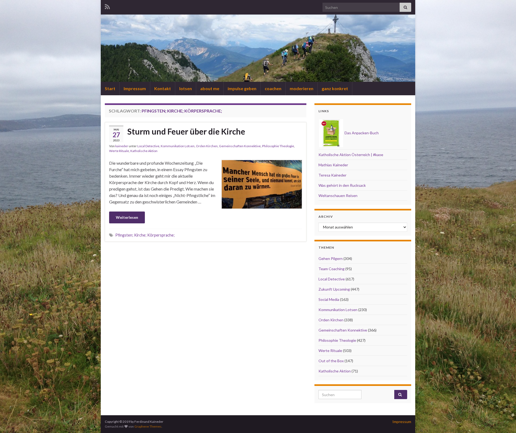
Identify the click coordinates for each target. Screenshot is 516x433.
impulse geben (242, 88)
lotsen (185, 88)
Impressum (135, 88)
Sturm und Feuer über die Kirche (186, 131)
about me (209, 88)
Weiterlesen (127, 217)
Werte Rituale (119, 151)
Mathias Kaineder (333, 165)
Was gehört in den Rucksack (342, 185)
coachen (273, 88)
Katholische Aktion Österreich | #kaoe (350, 154)
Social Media (328, 299)
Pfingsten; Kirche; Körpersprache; (145, 235)
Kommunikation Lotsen (178, 146)
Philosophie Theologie (278, 146)
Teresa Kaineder (332, 175)
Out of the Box (331, 360)
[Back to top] (504, 421)
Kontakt (162, 88)
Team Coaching (331, 268)
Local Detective (148, 146)
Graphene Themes (148, 426)
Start (110, 88)
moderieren (301, 88)
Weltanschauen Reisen (337, 195)
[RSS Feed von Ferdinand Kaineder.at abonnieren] (107, 6)
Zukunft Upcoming (334, 289)
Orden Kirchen (207, 146)
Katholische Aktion (143, 151)
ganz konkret (335, 88)
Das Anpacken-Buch (361, 133)
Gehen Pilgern (330, 258)
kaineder (121, 146)
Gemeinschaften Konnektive (240, 146)
